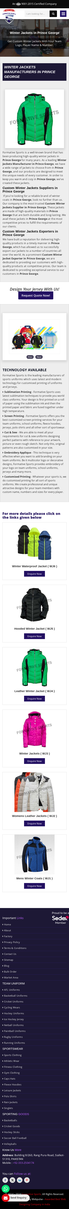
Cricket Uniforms (13, 1001)
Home (7, 924)
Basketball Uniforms (15, 995)
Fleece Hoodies (12, 1084)
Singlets (8, 1108)
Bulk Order (10, 971)
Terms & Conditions (14, 948)
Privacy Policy (11, 942)
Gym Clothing (11, 1072)
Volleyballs (9, 1143)
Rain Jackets (10, 1102)
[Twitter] (12, 1180)
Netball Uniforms (13, 1025)
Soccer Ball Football (14, 1138)
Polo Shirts (9, 1096)
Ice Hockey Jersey (13, 1019)
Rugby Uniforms (13, 1036)
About (7, 930)
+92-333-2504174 (23, 1163)
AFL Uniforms (11, 989)
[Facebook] (5, 1180)
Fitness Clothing (12, 1066)
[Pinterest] (27, 1180)
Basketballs (10, 1120)
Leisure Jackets (12, 1090)
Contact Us (9, 953)
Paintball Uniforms (14, 1031)
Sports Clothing (12, 1055)
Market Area (10, 977)
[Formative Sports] (9, 16)
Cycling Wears (11, 1007)
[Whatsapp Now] (6, 1189)
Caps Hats (9, 1078)
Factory (7, 936)
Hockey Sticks (11, 1132)
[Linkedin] (19, 1180)
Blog (6, 965)
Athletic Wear (11, 1060)
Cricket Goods (11, 1126)
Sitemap (8, 959)
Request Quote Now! (36, 295)
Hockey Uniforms (13, 1013)
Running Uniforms (14, 1042)
